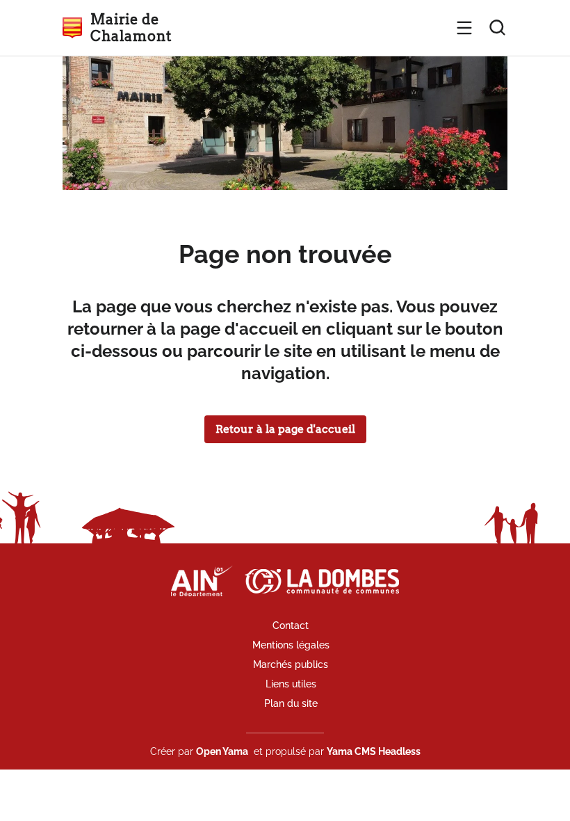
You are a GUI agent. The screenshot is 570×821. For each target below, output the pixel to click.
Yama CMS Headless (374, 751)
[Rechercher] (497, 28)
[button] (464, 27)
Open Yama (222, 751)
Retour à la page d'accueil (285, 429)
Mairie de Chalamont (130, 28)
